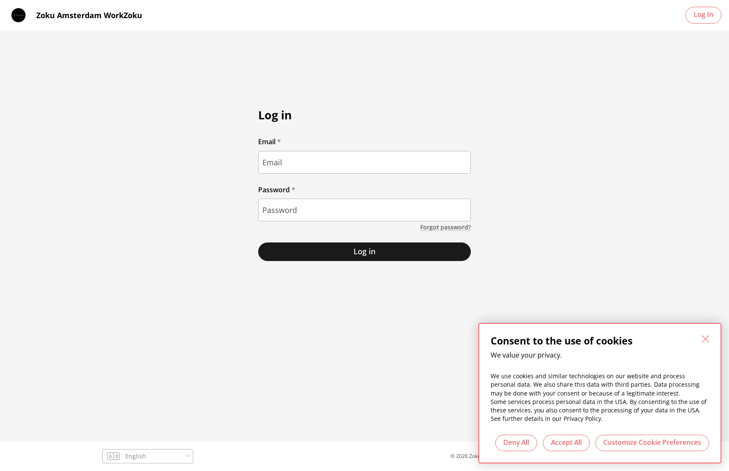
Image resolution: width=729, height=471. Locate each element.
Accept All (566, 442)
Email (266, 141)
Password (274, 189)
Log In (703, 14)
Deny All (516, 442)
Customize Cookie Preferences (652, 442)
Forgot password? (445, 227)
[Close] (705, 339)
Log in (364, 251)
